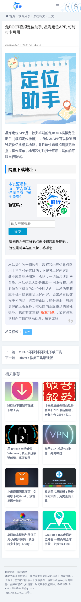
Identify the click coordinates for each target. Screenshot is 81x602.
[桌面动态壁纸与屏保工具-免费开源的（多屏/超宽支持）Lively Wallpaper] (21, 529)
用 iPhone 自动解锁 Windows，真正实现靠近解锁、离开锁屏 (21, 453)
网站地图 (10, 571)
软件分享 (24, 16)
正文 (51, 16)
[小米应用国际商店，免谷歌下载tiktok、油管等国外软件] (21, 486)
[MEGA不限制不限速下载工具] (21, 400)
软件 (27, 332)
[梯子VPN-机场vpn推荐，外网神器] (59, 443)
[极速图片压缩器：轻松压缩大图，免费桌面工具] (59, 486)
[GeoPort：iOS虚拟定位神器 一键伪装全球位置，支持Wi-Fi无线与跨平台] (59, 529)
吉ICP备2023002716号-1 (19, 592)
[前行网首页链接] (17, 6)
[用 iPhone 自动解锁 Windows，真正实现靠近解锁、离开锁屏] (21, 443)
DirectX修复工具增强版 (35, 358)
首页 (12, 16)
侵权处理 (22, 571)
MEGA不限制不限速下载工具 (40, 352)
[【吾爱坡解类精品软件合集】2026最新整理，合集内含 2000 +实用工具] (59, 400)
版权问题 (48, 312)
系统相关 (39, 16)
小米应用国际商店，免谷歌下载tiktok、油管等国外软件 (21, 496)
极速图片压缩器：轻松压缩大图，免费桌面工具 (59, 496)
